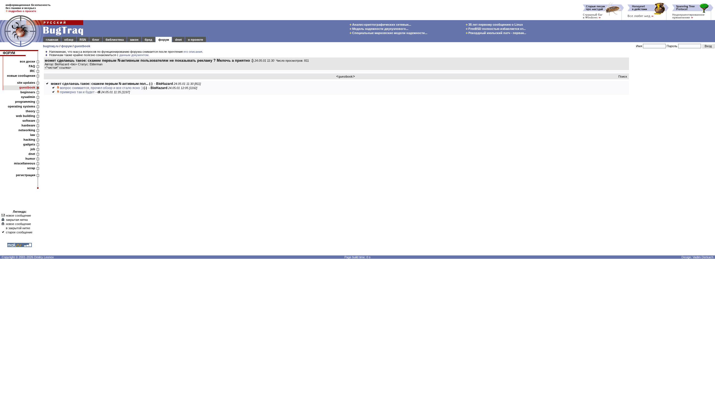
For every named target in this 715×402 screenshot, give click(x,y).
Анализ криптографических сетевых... (381, 24)
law (32, 135)
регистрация (25, 175)
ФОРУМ (9, 53)
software (28, 120)
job (32, 149)
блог (95, 39)
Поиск (622, 76)
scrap (31, 168)
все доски (27, 61)
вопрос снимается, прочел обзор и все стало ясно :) (101, 88)
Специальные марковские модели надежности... (389, 33)
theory (30, 111)
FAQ (32, 66)
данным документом (134, 55)
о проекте (195, 39)
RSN (83, 39)
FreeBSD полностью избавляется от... (497, 28)
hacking (29, 139)
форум (163, 39)
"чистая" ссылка (58, 67)
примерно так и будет (77, 92)
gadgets (29, 144)
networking (26, 130)
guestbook (82, 46)
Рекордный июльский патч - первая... (497, 33)
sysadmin (28, 97)
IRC (32, 71)
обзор (68, 39)
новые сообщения (21, 75)
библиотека (115, 39)
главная (52, 39)
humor (30, 158)
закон (134, 39)
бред (148, 39)
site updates (26, 82)
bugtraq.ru (51, 46)
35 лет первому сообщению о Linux (495, 24)
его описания (192, 51)
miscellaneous (24, 163)
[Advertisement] (673, 142)
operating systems (21, 106)
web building (25, 116)
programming (25, 101)
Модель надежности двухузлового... (379, 28)
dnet (178, 39)
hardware (28, 125)
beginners (27, 92)
